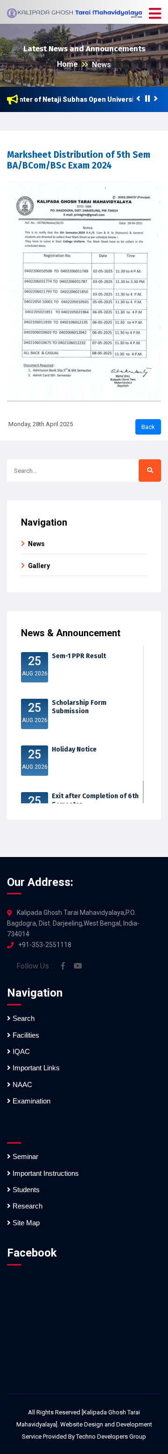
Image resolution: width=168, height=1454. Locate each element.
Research (26, 1206)
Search (23, 1018)
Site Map (25, 1223)
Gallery (39, 565)
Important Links (35, 1068)
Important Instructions (45, 1173)
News (101, 64)
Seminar (24, 1156)
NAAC (21, 1085)
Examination (30, 1101)
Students (25, 1190)
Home (67, 64)
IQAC (20, 1051)
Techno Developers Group (111, 1436)
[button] (155, 14)
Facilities (25, 1035)
